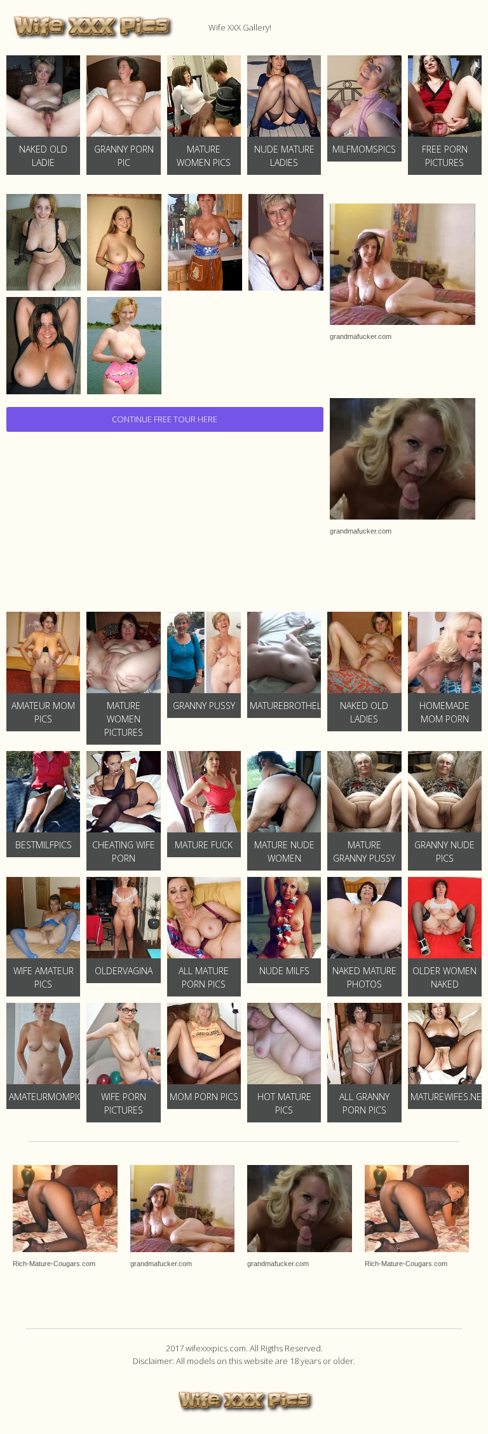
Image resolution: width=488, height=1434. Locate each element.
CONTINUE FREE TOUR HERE (164, 419)
